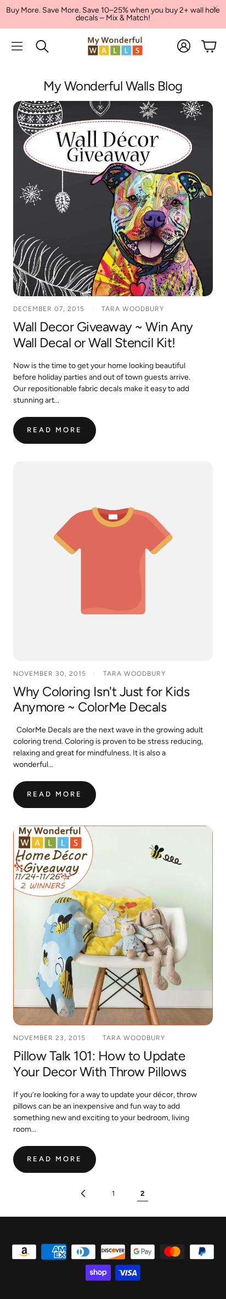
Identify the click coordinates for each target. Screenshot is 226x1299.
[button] (17, 46)
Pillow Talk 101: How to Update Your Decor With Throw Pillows (100, 1064)
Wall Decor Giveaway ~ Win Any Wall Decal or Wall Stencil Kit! (103, 335)
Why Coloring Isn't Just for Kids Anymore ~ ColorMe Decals (101, 699)
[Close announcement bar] (215, 8)
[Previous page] (83, 1194)
